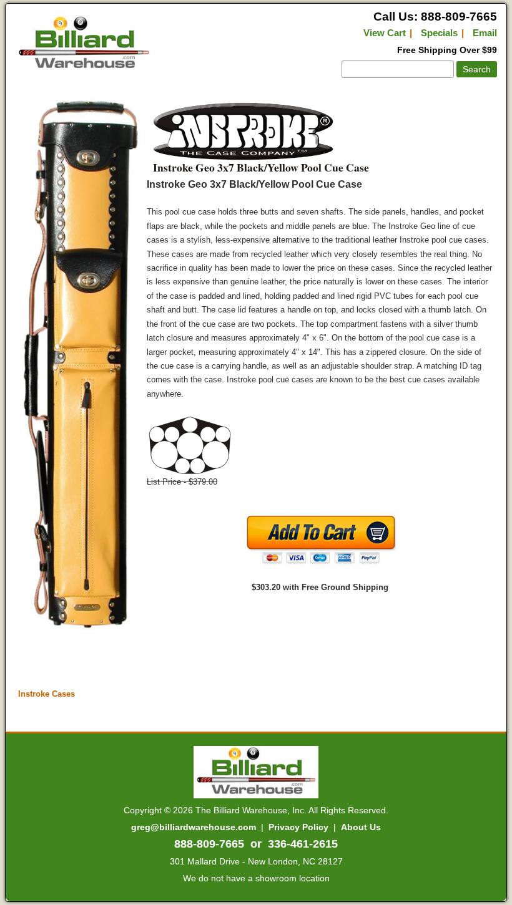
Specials (439, 32)
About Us (361, 827)
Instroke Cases (46, 694)
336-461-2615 (303, 844)
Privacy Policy (298, 827)
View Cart (384, 32)
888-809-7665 (209, 844)
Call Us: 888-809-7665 (435, 16)
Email (485, 32)
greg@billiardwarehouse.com (193, 827)
